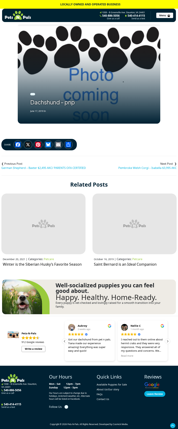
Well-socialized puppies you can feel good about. (105, 288)
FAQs (100, 394)
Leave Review (155, 394)
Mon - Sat (54, 383)
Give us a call (113, 18)
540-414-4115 (136, 17)
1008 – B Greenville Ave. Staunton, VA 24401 (123, 12)
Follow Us (55, 407)
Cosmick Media (120, 424)
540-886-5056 (111, 17)
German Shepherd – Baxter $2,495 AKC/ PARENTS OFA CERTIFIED (43, 168)
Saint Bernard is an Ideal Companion (125, 264)
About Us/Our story (108, 389)
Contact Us (103, 399)
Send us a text (138, 18)
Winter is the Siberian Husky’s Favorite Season (42, 264)
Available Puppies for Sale (112, 384)
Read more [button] (127, 355)
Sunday (53, 387)
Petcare (49, 259)
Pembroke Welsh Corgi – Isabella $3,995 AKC (147, 168)
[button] (167, 341)
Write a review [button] (33, 348)
